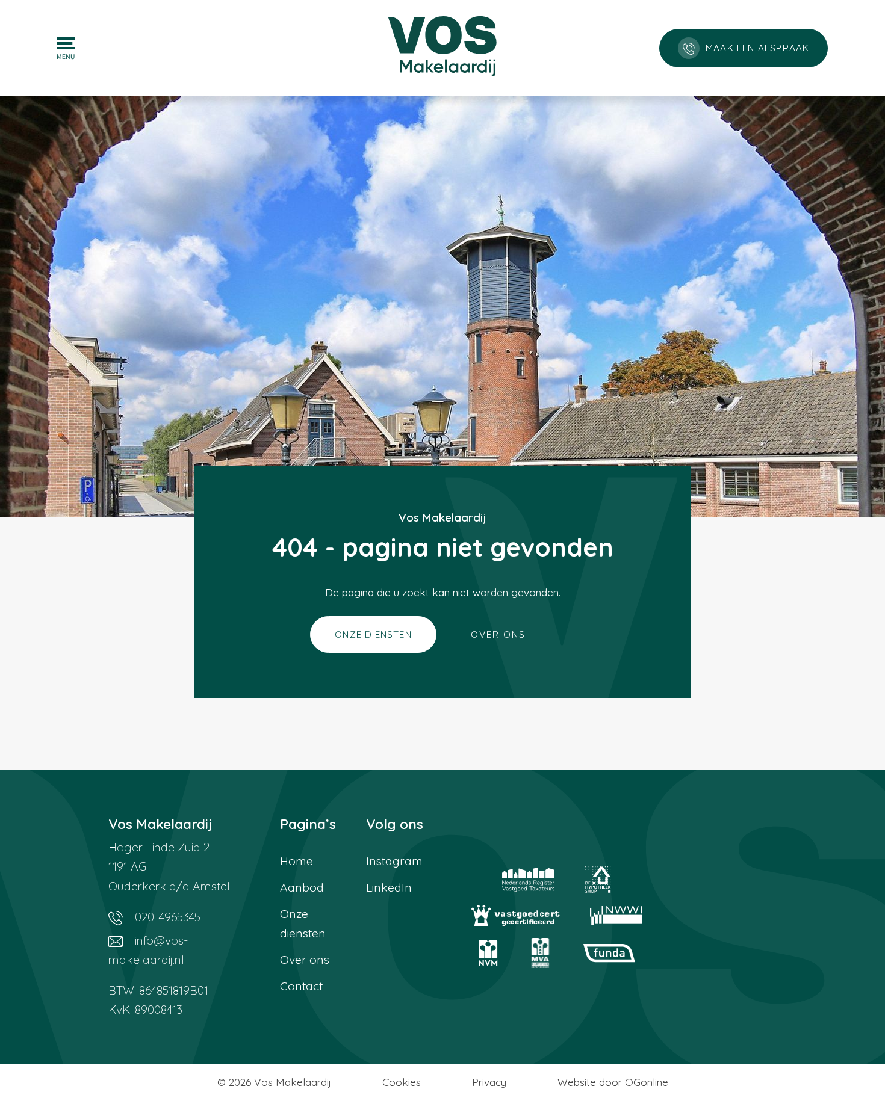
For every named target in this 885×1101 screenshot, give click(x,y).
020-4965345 (166, 917)
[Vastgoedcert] (515, 915)
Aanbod (302, 887)
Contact (301, 986)
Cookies (401, 1082)
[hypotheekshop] (598, 879)
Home (296, 861)
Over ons (304, 959)
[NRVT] (528, 880)
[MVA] (540, 953)
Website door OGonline (612, 1082)
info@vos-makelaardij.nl (148, 950)
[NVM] (488, 953)
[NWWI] (616, 915)
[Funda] (609, 953)
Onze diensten (303, 923)
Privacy (489, 1082)
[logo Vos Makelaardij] (442, 45)
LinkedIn (389, 887)
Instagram (394, 861)
